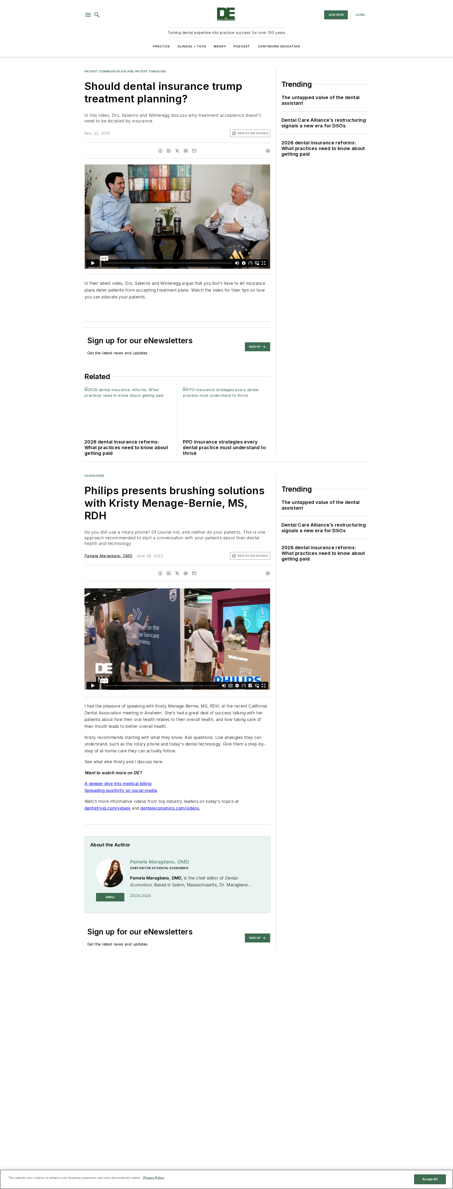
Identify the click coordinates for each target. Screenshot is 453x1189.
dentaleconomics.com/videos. (170, 808)
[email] (194, 150)
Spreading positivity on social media (120, 790)
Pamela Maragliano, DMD (108, 555)
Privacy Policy (153, 1178)
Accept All (429, 1179)
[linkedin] (168, 150)
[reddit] (185, 150)
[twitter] (177, 150)
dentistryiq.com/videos (107, 808)
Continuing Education (279, 46)
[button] (88, 14)
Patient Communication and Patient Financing (125, 71)
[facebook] (160, 150)
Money (220, 46)
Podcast (242, 46)
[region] (226, 1179)
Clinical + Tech (191, 46)
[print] (267, 150)
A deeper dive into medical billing (118, 783)
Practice (161, 46)
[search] (97, 14)
